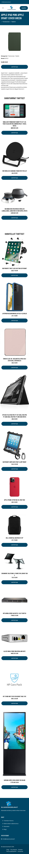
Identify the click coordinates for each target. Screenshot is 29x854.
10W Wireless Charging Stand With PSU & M (14, 171)
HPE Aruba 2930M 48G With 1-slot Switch (14, 613)
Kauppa (24, 8)
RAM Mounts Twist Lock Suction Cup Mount (14, 268)
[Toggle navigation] (3, 8)
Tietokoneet (6, 21)
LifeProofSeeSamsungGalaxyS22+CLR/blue (14, 313)
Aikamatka (6, 826)
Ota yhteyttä (13, 849)
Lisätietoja (14, 67)
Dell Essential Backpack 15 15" (14, 538)
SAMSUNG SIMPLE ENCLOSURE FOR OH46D (14, 780)
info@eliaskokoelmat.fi (6, 2)
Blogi (5, 829)
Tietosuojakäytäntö (11, 851)
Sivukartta (20, 851)
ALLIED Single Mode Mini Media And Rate (14, 651)
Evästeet (20, 849)
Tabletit (13, 21)
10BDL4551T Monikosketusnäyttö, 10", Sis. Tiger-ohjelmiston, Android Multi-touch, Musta (14, 124)
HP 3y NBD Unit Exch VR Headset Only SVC (14, 696)
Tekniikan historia (8, 820)
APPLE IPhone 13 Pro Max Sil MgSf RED (14, 500)
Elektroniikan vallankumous (11, 823)
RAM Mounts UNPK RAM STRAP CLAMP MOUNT (14, 462)
